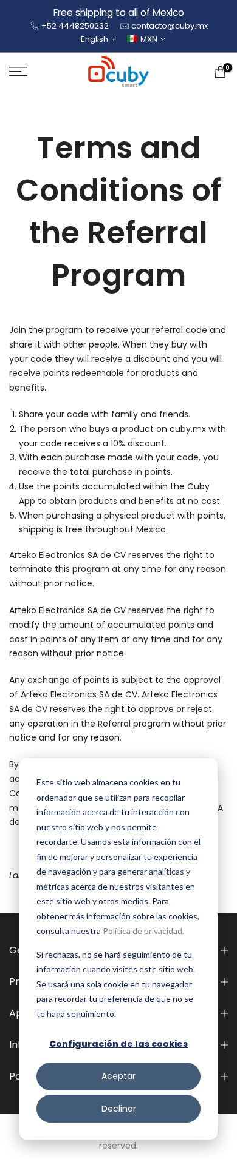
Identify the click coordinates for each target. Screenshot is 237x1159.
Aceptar (118, 1076)
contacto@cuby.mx (169, 26)
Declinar (118, 1109)
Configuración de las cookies (118, 1044)
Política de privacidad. (143, 931)
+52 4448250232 (75, 26)
